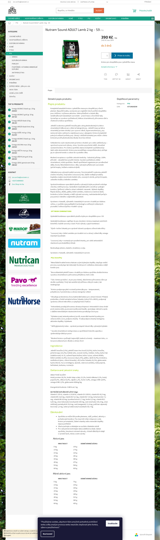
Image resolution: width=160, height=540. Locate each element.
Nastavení (47, 534)
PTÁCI (11, 50)
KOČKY (12, 76)
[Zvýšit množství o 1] (110, 54)
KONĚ (11, 47)
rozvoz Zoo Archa (68, 2)
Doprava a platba (87, 2)
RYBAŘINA (13, 83)
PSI (10, 53)
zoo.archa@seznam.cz (20, 177)
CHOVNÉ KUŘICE (15, 36)
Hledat (99, 10)
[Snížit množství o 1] (110, 57)
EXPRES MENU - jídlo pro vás (19, 86)
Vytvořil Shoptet (146, 535)
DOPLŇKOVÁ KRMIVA (17, 43)
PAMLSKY (15, 64)
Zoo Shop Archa (18, 184)
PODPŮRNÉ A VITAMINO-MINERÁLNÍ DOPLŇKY (24, 68)
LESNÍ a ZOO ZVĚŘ (16, 93)
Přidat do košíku (124, 55)
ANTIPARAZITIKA (18, 72)
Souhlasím (113, 523)
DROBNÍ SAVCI (14, 79)
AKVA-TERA (13, 89)
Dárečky (12, 96)
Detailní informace (108, 67)
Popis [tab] (50, 90)
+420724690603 (17, 181)
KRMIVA (14, 57)
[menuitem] (14, 18)
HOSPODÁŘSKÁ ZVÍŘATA (18, 40)
